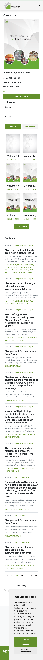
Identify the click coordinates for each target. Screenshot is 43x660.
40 (27, 575)
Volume (8, 116)
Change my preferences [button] (26, 650)
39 (22, 575)
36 (7, 575)
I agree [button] (26, 639)
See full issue (21, 97)
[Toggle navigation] (39, 5)
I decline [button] (25, 644)
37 (12, 575)
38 (17, 575)
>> (36, 575)
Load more (21, 227)
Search (8, 107)
